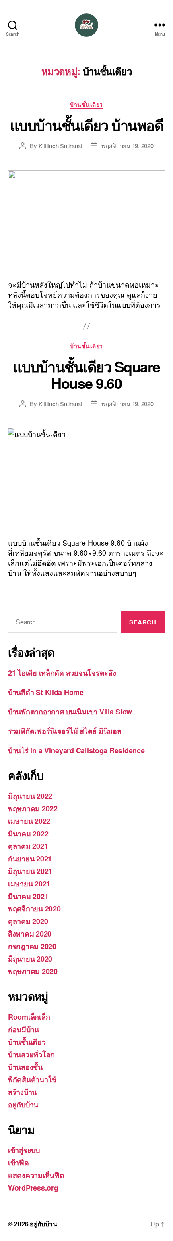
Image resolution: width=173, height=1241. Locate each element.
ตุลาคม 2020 (28, 921)
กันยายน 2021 (30, 858)
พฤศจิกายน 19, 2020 (127, 145)
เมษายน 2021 (29, 883)
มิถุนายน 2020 (30, 958)
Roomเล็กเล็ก (29, 1017)
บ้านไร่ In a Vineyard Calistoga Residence (76, 750)
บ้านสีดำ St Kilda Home (46, 692)
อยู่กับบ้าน (23, 1104)
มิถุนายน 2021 (30, 871)
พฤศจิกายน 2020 (34, 908)
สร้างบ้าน (22, 1092)
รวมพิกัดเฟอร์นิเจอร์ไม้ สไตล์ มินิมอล (64, 731)
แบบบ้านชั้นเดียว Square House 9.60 (86, 374)
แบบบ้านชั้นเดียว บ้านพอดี (86, 124)
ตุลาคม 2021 (28, 846)
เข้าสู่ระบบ (24, 1150)
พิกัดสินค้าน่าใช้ (32, 1079)
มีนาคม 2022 (28, 833)
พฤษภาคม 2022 (33, 808)
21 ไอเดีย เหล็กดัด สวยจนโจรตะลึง (62, 673)
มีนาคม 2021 (28, 896)
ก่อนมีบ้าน (23, 1029)
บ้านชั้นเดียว (86, 104)
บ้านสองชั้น (25, 1067)
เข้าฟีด (18, 1162)
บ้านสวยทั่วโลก (31, 1054)
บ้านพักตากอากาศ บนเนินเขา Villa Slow (70, 711)
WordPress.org (33, 1187)
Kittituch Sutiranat (60, 145)
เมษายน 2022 (29, 821)
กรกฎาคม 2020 (32, 946)
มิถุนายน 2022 (30, 796)
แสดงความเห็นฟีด (36, 1175)
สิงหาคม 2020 (29, 933)
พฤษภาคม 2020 (33, 971)
